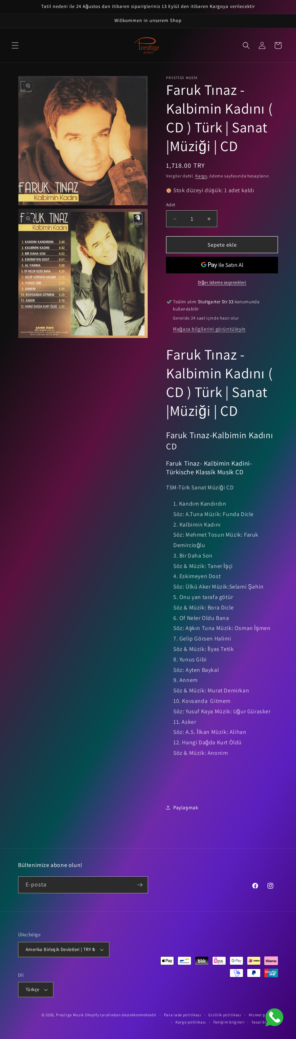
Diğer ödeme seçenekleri (222, 282)
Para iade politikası (182, 1014)
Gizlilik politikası (224, 1014)
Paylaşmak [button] (185, 807)
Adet (170, 205)
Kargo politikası (190, 1022)
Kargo (201, 176)
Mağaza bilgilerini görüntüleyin (209, 329)
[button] (15, 45)
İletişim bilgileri (229, 1022)
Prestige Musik (70, 1014)
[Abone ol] (140, 884)
